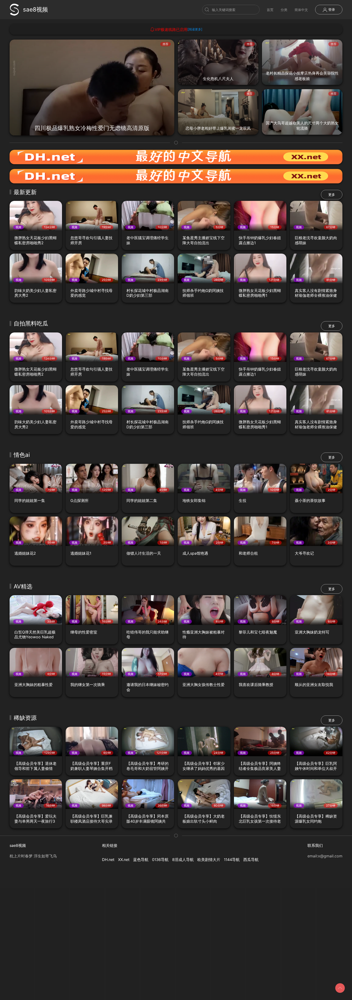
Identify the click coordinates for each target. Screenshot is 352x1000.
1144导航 (232, 859)
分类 (284, 10)
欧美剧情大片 (208, 859)
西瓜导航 (251, 859)
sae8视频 (35, 9)
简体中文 (301, 10)
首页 (270, 10)
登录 (331, 9)
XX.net (124, 859)
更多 (331, 194)
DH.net (108, 859)
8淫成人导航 (183, 859)
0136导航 (160, 859)
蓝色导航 (140, 859)
